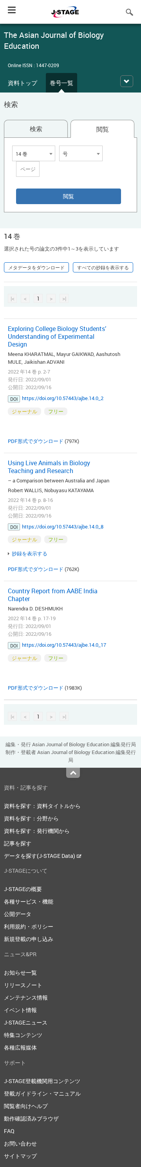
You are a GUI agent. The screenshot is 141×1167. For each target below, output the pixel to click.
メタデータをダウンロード (36, 267)
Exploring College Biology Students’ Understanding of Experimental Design (57, 336)
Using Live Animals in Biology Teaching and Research (49, 467)
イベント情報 (20, 1010)
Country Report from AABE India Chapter (53, 595)
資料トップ (22, 83)
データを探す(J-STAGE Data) (40, 855)
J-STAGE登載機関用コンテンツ (42, 1081)
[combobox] (33, 153)
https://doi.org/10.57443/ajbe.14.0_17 (64, 644)
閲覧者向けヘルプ (26, 1106)
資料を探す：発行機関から (37, 830)
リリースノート (23, 985)
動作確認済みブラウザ (31, 1118)
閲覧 (102, 129)
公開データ (17, 914)
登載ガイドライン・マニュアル (42, 1093)
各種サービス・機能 (28, 901)
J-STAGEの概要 (23, 889)
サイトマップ (20, 1156)
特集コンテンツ (23, 1035)
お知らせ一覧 (20, 972)
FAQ (9, 1131)
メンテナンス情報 (26, 997)
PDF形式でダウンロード (35, 441)
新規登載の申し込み (28, 939)
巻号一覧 (61, 83)
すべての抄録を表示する (103, 267)
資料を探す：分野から (31, 818)
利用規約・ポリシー (28, 926)
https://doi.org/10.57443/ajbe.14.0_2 (62, 398)
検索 (36, 129)
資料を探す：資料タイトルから (42, 805)
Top (73, 773)
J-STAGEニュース (25, 1022)
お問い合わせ (20, 1143)
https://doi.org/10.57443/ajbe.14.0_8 (62, 526)
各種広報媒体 (20, 1047)
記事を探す (17, 843)
